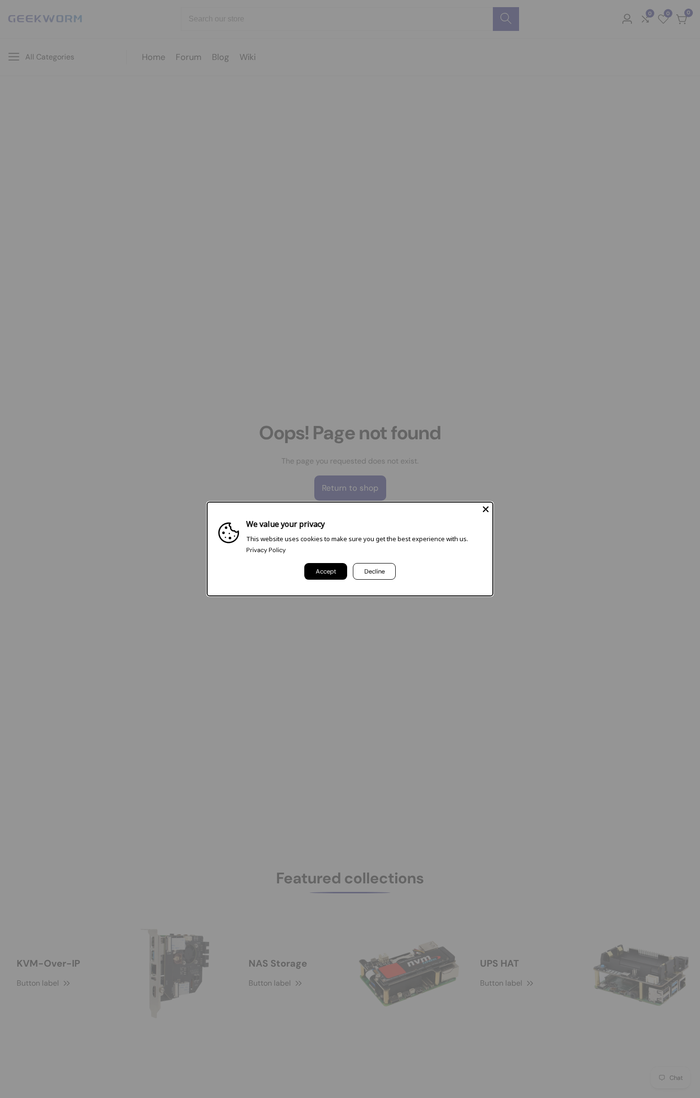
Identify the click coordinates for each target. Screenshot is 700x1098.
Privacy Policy (266, 550)
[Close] (485, 509)
